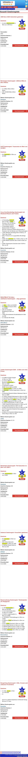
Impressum (25, 756)
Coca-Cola (3, 250)
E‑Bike (14, 399)
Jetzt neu (10, 7)
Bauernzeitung (4, 634)
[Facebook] (26, 2)
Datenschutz (19, 756)
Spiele (11, 221)
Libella (5, 401)
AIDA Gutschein (10, 23)
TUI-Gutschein (8, 473)
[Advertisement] (14, 63)
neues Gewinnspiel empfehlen (20, 754)
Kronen (8, 691)
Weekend (11, 220)
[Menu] (2, 7)
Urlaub (5, 306)
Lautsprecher (10, 382)
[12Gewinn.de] (5, 7)
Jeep (5, 305)
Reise (9, 620)
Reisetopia (3, 99)
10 (19, 752)
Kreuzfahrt (6, 538)
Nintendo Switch (8, 388)
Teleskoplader (9, 607)
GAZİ (2, 165)
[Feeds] (26, 7)
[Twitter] (26, 4)
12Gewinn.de (11, 754)
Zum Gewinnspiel (19, 45)
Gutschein (10, 238)
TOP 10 (15, 7)
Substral (3, 551)
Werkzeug (9, 629)
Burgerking (3, 706)
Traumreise (7, 154)
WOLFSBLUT (4, 322)
